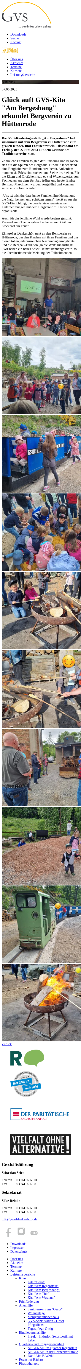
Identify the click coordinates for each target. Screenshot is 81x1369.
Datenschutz (18, 1251)
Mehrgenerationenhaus (43, 1317)
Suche (14, 38)
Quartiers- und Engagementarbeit (41, 1344)
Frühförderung (29, 1301)
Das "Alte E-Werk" (41, 1356)
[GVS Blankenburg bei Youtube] (15, 52)
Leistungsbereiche (22, 74)
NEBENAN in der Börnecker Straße (53, 1352)
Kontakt (15, 42)
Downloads (18, 34)
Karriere (16, 71)
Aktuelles (16, 63)
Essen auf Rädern (31, 1359)
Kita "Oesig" (36, 1282)
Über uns (16, 59)
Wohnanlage (36, 1313)
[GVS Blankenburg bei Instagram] (10, 52)
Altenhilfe (26, 1305)
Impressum (17, 1247)
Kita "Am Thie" (39, 1294)
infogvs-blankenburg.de (19, 1219)
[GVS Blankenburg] (26, 27)
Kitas (22, 1278)
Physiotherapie (29, 1363)
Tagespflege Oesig (40, 1328)
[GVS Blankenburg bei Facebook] (4, 52)
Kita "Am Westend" (41, 1297)
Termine (16, 67)
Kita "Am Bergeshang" (44, 1290)
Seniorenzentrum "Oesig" (45, 1309)
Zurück (7, 1044)
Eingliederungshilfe (32, 1332)
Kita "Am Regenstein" (43, 1286)
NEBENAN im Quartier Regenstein (52, 1348)
